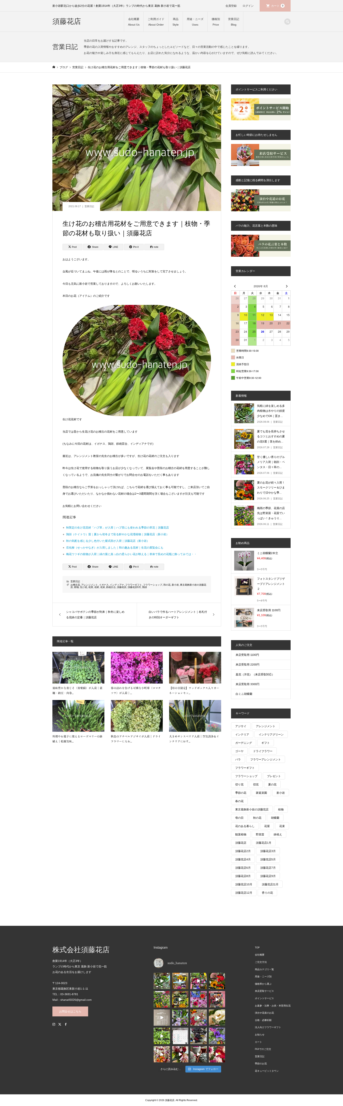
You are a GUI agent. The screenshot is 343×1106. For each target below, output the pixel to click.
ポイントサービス (264, 998)
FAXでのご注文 (263, 1049)
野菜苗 (260, 834)
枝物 (76, 587)
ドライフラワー (263, 751)
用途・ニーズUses (195, 21)
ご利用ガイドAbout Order (156, 21)
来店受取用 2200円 (247, 664)
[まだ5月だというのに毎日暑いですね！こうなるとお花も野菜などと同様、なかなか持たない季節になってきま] (198, 999)
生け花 (83, 587)
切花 (256, 784)
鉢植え (278, 834)
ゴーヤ (239, 751)
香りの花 (267, 892)
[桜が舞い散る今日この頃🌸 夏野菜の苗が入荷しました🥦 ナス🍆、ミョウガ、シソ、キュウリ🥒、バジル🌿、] (162, 1036)
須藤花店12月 (243, 892)
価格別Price (216, 21)
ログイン (248, 5)
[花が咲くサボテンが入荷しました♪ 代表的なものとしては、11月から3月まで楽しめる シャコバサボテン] (198, 1054)
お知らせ (259, 1034)
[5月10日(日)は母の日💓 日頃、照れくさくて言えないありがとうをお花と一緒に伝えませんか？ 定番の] (198, 1017)
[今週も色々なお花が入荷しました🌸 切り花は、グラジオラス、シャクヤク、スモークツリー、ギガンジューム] (180, 999)
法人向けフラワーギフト (268, 1027)
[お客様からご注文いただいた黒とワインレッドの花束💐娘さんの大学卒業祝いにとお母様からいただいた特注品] (198, 1036)
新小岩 (175, 584)
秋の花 (257, 817)
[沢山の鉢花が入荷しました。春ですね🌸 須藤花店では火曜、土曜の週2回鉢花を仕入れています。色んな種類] (217, 1036)
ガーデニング (243, 742)
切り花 (239, 784)
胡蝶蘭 (275, 817)
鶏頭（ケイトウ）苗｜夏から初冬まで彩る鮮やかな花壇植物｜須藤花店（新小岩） (117, 534)
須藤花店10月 (243, 884)
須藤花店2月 (243, 851)
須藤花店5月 (268, 859)
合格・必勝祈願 (263, 1020)
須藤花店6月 (243, 867)
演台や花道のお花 (264, 1012)
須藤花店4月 (243, 859)
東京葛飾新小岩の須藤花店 (252, 809)
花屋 (90, 587)
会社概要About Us (134, 21)
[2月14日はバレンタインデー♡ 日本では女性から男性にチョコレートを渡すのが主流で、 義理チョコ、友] (217, 1054)
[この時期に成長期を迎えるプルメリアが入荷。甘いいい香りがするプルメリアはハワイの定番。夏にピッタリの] (198, 981)
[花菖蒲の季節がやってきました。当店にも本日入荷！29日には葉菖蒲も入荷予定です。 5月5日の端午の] (180, 1017)
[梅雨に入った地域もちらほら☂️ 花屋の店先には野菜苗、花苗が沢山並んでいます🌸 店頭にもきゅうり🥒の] (162, 999)
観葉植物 (240, 834)
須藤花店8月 (243, 876)
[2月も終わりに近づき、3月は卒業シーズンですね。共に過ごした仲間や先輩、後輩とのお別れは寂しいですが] (180, 1054)
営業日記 (89, 206)
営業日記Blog (233, 21)
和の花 (167, 584)
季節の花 (240, 792)
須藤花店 (66, 21)
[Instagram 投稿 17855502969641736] (162, 1017)
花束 (102, 587)
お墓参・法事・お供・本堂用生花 (273, 1005)
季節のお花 (261, 1063)
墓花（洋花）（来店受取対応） (255, 674)
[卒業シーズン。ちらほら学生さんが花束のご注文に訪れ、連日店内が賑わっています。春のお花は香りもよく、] (162, 1054)
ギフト (265, 742)
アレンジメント (89, 584)
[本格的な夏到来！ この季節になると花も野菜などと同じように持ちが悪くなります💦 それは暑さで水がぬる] (180, 981)
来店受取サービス (264, 991)
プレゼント (274, 776)
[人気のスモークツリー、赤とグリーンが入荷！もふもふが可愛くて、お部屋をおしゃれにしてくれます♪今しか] (217, 981)
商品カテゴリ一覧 (264, 969)
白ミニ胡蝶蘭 (244, 693)
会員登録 (231, 5)
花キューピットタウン (267, 1071)
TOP (257, 947)
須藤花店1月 (263, 842)
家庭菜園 (261, 792)
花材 (96, 587)
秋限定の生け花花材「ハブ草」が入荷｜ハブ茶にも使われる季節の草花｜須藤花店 (117, 527)
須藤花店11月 (270, 884)
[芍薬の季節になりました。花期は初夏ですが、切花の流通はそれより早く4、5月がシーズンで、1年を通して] (217, 1017)
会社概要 (259, 954)
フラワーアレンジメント (265, 759)
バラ (238, 759)
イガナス (104, 584)
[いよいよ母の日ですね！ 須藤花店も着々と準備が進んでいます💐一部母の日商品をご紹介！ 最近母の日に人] (217, 999)
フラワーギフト (133, 584)
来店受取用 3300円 (247, 684)
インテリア (242, 734)
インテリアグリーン (271, 734)
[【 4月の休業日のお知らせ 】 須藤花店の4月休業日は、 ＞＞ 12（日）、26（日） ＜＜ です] (180, 1036)
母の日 (239, 817)
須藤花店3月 (268, 851)
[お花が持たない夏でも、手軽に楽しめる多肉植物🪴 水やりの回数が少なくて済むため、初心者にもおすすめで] (162, 981)
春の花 (239, 801)
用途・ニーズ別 (263, 976)
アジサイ (240, 726)
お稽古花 (75, 584)
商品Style (175, 21)
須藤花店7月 (268, 867)
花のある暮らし (245, 826)
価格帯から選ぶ (263, 983)
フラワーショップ (152, 584)
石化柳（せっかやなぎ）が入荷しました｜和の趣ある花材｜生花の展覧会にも (114, 547)
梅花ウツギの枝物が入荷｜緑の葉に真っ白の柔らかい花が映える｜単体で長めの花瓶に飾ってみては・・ (131, 554)
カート (277, 5)
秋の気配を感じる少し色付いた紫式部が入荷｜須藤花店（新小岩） (107, 540)
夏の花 (272, 784)
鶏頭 (144, 587)
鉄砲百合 (111, 587)
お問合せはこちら (70, 1011)
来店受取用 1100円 (247, 654)
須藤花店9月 (134, 587)
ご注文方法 (261, 962)
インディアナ (117, 584)
